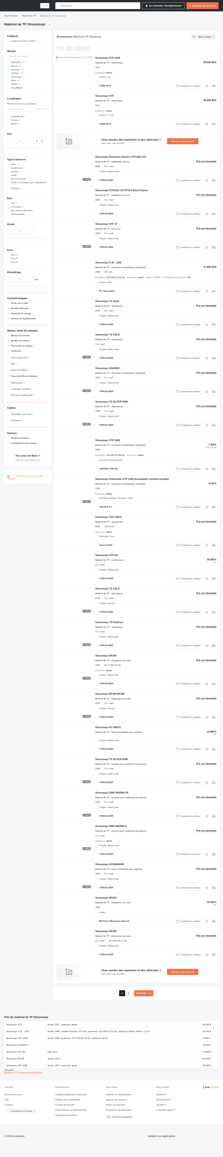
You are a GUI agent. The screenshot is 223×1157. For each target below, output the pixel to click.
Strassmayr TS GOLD (107, 334)
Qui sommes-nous (13, 1094)
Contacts (9, 1105)
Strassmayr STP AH (106, 555)
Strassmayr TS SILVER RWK (111, 401)
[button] (206, 86)
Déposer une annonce (182, 141)
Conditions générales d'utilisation (71, 1094)
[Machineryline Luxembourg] (20, 6)
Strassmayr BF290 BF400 (110, 694)
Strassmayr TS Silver (107, 301)
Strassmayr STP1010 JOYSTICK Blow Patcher (121, 190)
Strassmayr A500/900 (107, 368)
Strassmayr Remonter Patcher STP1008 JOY (120, 157)
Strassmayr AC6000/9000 (109, 864)
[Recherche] (58, 6)
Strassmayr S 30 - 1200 (108, 262)
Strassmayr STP (104, 96)
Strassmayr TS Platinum (109, 622)
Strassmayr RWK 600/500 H (111, 826)
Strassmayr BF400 (106, 897)
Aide (7, 1099)
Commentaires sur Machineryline (71, 1110)
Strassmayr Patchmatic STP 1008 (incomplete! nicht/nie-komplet (132, 479)
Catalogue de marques (66, 1115)
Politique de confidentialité (67, 1099)
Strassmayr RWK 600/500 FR (111, 792)
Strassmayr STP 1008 (107, 58)
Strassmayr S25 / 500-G (108, 517)
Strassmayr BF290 (106, 655)
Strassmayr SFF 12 (106, 224)
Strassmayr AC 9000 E (108, 727)
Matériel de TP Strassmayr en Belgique (23, 1072)
